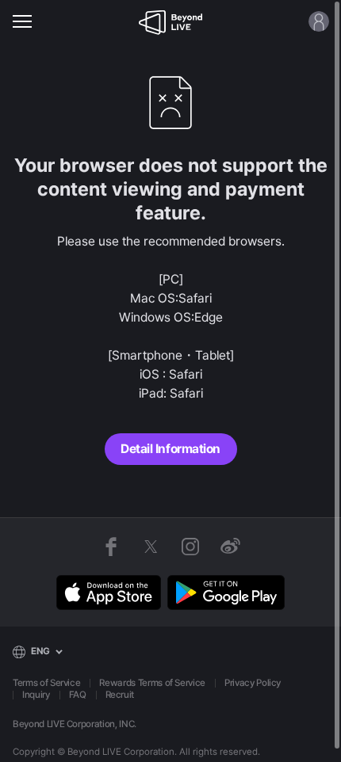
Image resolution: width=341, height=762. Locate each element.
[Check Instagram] (190, 546)
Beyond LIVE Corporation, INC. (74, 724)
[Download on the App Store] (108, 592)
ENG (40, 651)
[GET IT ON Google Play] (226, 592)
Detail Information (170, 448)
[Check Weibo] (230, 546)
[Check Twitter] (151, 546)
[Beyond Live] (170, 21)
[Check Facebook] (111, 546)
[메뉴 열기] (22, 21)
